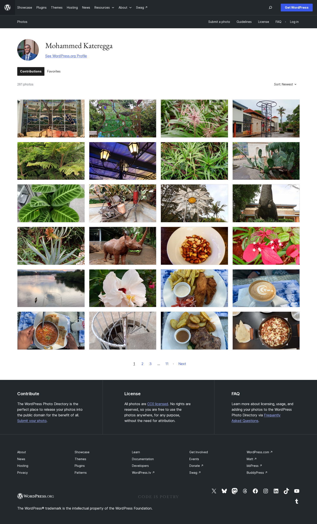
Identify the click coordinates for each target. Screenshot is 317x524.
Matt (252, 459)
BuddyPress (257, 472)
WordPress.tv (143, 472)
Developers (140, 465)
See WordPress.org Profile (66, 56)
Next (182, 364)
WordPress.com (260, 452)
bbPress (254, 465)
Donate (196, 465)
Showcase (82, 452)
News (21, 459)
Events (194, 459)
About (21, 452)
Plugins (80, 465)
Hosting (22, 465)
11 (166, 364)
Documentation (143, 459)
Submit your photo (32, 421)
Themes (80, 459)
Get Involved (198, 452)
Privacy (22, 472)
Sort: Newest (283, 84)
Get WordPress (297, 7)
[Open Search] (270, 7)
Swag (195, 472)
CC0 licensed (157, 404)
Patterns (81, 472)
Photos (22, 22)
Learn (136, 452)
